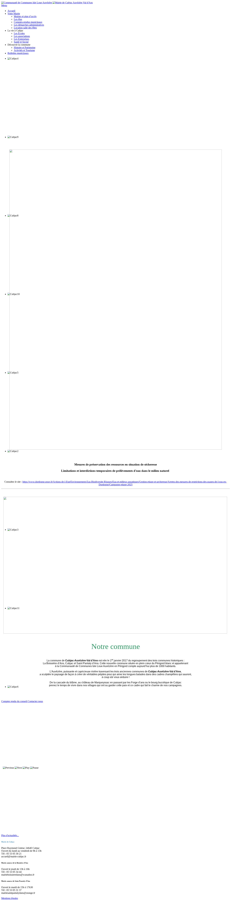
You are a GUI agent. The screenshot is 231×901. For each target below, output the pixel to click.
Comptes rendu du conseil (14, 701)
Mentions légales (9, 898)
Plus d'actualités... (10, 835)
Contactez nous (35, 701)
